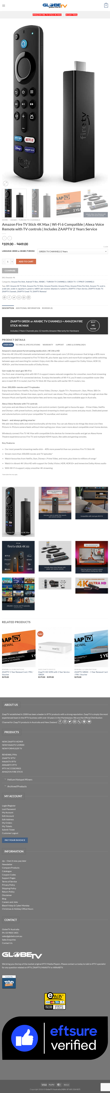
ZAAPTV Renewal (39, 291)
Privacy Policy (8, 885)
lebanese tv (55, 289)
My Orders (7, 822)
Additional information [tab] (28, 308)
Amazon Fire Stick (18, 282)
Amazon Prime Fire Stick (79, 286)
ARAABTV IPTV (9, 765)
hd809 (37, 289)
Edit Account (8, 816)
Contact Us (7, 943)
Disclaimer (7, 895)
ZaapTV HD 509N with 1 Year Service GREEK (53, 673)
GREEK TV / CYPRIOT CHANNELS (80, 282)
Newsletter (7, 864)
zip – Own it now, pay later (14, 861)
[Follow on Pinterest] (84, 721)
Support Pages (8, 878)
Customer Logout (10, 833)
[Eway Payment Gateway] (55, 1000)
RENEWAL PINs (9, 754)
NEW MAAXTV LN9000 (13, 745)
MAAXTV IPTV (9, 761)
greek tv (31, 289)
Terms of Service (9, 881)
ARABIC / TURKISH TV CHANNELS (25, 220)
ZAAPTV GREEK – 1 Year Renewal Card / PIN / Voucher (91, 673)
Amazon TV (94, 286)
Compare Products (10, 867)
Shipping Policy (9, 888)
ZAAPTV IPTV (8, 758)
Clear (105, 247)
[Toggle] (5, 779)
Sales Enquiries (9, 939)
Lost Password (9, 809)
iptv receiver (45, 289)
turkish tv (64, 289)
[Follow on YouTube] (89, 721)
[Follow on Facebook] (60, 721)
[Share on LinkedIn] (28, 297)
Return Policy (8, 891)
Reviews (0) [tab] (47, 308)
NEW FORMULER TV (12, 748)
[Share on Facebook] (9, 297)
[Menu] (3, 5)
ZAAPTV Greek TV (24, 291)
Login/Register (9, 805)
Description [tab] (8, 308)
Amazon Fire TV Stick (35, 286)
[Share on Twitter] (14, 297)
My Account (7, 812)
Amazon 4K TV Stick (18, 286)
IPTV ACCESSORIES (11, 768)
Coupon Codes (9, 874)
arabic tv (14, 289)
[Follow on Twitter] (70, 721)
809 (8, 286)
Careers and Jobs (10, 902)
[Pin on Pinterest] (24, 297)
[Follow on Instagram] (65, 721)
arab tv (102, 286)
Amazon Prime (64, 286)
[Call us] (79, 721)
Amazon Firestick (51, 286)
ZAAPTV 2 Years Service (77, 289)
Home (5, 220)
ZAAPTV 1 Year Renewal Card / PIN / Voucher (17, 673)
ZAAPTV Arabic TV (95, 289)
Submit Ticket (8, 829)
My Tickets (7, 826)
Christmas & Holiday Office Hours (17, 909)
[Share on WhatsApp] (4, 297)
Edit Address (8, 819)
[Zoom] (5, 183)
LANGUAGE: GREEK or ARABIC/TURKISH (18, 251)
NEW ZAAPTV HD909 (12, 741)
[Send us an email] (74, 721)
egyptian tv (22, 289)
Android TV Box (32, 282)
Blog (4, 898)
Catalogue (7, 871)
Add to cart (26, 261)
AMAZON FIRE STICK (12, 771)
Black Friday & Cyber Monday (15, 905)
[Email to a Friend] (19, 297)
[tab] (8, 345)
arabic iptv (6, 289)
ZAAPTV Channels (9, 291)
